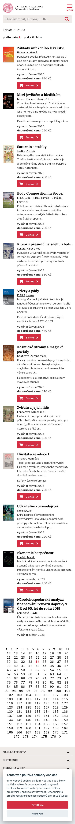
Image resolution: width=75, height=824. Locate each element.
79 (37, 682)
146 (28, 720)
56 (66, 670)
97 (36, 691)
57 (9, 674)
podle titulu (31, 37)
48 (9, 670)
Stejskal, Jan (24, 511)
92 (66, 687)
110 (19, 699)
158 (10, 728)
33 (30, 662)
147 (37, 720)
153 (28, 724)
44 (45, 666)
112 (37, 699)
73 (59, 678)
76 (16, 682)
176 (53, 737)
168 (37, 732)
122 (65, 703)
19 (59, 653)
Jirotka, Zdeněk (26, 151)
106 (47, 695)
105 (37, 695)
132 (28, 712)
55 (59, 670)
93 (7, 691)
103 (19, 695)
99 (50, 691)
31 (16, 662)
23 (23, 657)
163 (56, 728)
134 (47, 712)
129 (65, 707)
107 (56, 695)
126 (37, 707)
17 (45, 653)
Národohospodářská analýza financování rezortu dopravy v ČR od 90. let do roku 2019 (42, 604)
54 (52, 670)
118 (28, 703)
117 (19, 703)
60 (30, 674)
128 (56, 707)
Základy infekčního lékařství (40, 48)
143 (65, 716)
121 (56, 703)
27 (52, 657)
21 (9, 657)
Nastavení (37, 813)
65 (66, 674)
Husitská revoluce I (33, 454)
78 (30, 682)
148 (47, 720)
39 (9, 666)
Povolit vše (38, 805)
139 (28, 716)
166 (19, 732)
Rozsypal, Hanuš (27, 52)
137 (10, 716)
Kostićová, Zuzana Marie (32, 356)
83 (66, 682)
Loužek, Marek (26, 557)
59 (23, 674)
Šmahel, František (28, 459)
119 (37, 703)
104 (28, 695)
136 (65, 712)
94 (14, 691)
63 (52, 674)
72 (52, 678)
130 (10, 712)
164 (65, 728)
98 (43, 691)
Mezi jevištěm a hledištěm (39, 95)
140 (37, 716)
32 (23, 662)
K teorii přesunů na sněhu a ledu (44, 244)
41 (23, 666)
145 (19, 720)
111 (28, 699)
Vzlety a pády (28, 291)
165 (10, 732)
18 (52, 653)
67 (16, 678)
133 (37, 712)
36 (52, 662)
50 (23, 670)
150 (65, 720)
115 (65, 699)
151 (10, 724)
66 (9, 678)
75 (9, 682)
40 (16, 666)
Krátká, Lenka (25, 295)
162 (47, 728)
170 (56, 732)
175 (44, 737)
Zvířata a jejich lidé (33, 407)
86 (23, 687)
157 (65, 724)
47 (66, 666)
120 (47, 703)
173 (26, 737)
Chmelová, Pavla (27, 613)
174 (35, 737)
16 (37, 653)
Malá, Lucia (24, 198)
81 (52, 682)
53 (45, 670)
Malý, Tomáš (41, 198)
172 (17, 737)
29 (66, 657)
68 (23, 678)
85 (16, 687)
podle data (10, 37)
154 (37, 724)
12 (9, 653)
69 (30, 678)
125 (28, 707)
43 (37, 666)
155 (47, 724)
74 (66, 678)
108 (65, 695)
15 (30, 653)
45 (52, 666)
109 (10, 699)
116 (10, 703)
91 (59, 687)
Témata (7, 30)
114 (56, 699)
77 (23, 682)
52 (37, 670)
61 (37, 674)
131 (19, 712)
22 (16, 657)
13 (16, 653)
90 (52, 687)
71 (45, 678)
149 (56, 720)
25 (37, 657)
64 (59, 674)
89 (45, 687)
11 (68, 649)
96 (28, 691)
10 (60, 649)
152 (19, 724)
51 (30, 670)
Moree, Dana (25, 99)
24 (30, 657)
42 (30, 666)
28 (59, 657)
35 (45, 662)
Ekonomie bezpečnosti (35, 553)
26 (45, 657)
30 (9, 662)
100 (58, 691)
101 (67, 691)
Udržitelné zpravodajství (37, 506)
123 (10, 707)
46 (59, 666)
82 (59, 682)
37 (59, 662)
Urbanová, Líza (44, 99)
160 (28, 728)
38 (66, 662)
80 (45, 682)
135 (56, 712)
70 (37, 678)
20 (66, 653)
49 (16, 670)
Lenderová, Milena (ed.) (31, 412)
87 (30, 687)
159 (19, 728)
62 (45, 674)
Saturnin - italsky (32, 147)
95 (21, 691)
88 (37, 687)
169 (47, 732)
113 (47, 699)
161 (37, 728)
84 (9, 687)
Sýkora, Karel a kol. (28, 249)
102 (10, 695)
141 (47, 716)
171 (65, 732)
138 (19, 716)
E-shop (29, 85)
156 (56, 724)
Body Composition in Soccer (40, 193)
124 (19, 707)
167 (28, 732)
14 (23, 653)
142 (56, 716)
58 (16, 674)
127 (47, 707)
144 (10, 720)
